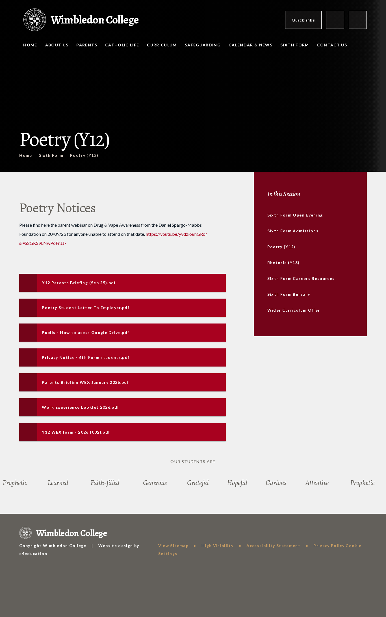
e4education (33, 553)
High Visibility (217, 545)
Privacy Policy (328, 545)
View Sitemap (173, 545)
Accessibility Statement (273, 545)
